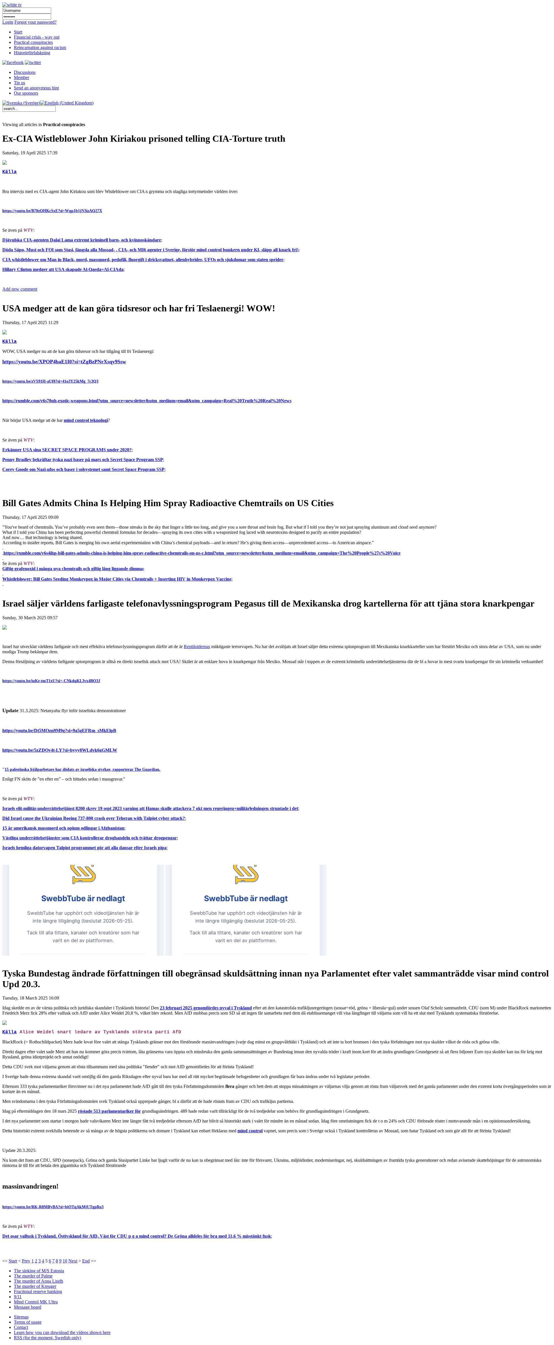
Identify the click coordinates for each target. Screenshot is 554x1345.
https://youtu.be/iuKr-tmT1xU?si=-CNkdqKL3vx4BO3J (51, 681)
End (86, 1260)
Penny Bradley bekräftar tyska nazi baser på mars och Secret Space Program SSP (82, 459)
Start (13, 1260)
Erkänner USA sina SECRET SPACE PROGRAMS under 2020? (67, 449)
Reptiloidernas (197, 646)
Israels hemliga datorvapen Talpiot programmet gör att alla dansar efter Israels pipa (84, 847)
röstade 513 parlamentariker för (109, 1111)
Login (7, 22)
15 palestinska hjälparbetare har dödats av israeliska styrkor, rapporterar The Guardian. (82, 769)
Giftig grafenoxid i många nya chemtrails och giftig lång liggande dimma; (73, 568)
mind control (250, 1130)
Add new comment (19, 289)
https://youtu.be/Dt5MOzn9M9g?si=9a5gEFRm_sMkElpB (59, 730)
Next (72, 1260)
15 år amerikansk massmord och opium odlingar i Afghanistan (63, 828)
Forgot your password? (35, 22)
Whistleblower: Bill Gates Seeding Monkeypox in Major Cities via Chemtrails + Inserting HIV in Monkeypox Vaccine (116, 579)
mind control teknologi (86, 420)
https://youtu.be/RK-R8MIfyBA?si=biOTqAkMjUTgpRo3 (53, 1207)
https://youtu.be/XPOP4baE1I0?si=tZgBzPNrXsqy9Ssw (64, 361)
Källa (9, 172)
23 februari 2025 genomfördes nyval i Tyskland (206, 1007)
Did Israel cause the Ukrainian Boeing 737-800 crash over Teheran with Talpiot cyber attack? (93, 818)
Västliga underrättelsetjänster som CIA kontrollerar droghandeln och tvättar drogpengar (89, 837)
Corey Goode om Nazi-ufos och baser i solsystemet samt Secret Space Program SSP (83, 469)
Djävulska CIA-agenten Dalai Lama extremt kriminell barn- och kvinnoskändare (81, 239)
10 (65, 1260)
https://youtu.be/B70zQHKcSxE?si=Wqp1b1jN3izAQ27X (52, 211)
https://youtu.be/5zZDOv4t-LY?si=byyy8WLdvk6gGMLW (59, 750)
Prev (26, 1260)
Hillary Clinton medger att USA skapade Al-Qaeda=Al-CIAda (62, 269)
